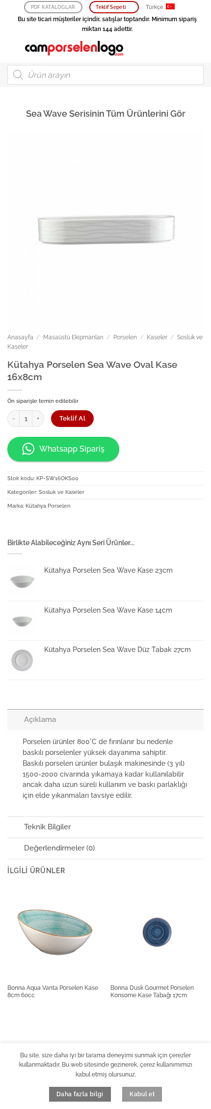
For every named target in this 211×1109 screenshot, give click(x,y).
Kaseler (157, 337)
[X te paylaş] (45, 526)
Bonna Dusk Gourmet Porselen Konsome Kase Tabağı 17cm (152, 991)
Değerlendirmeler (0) (59, 848)
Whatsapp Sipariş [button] (72, 449)
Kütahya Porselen (48, 506)
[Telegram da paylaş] (90, 526)
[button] (12, 48)
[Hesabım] (182, 48)
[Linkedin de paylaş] (75, 526)
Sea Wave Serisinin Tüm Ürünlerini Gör (105, 113)
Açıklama (40, 719)
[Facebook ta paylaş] (30, 526)
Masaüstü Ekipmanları (73, 337)
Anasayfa (20, 337)
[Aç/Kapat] (15, 719)
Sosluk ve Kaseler (61, 492)
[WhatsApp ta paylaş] (15, 526)
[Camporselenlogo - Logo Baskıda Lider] (74, 48)
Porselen (125, 337)
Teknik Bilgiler (47, 826)
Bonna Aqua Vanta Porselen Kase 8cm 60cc (52, 991)
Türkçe (154, 7)
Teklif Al (72, 418)
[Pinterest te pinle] (60, 526)
